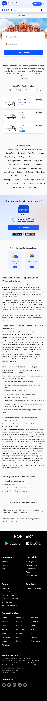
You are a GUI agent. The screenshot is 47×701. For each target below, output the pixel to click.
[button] (23, 15)
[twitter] (9, 685)
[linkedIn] (20, 685)
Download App (23, 227)
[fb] (4, 685)
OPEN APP (37, 4)
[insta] (14, 685)
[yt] (25, 685)
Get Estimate (23, 52)
